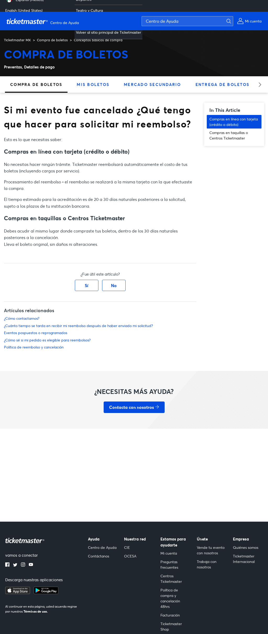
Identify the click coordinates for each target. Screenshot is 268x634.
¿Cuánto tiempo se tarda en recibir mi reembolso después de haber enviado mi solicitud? (78, 325)
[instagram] (23, 565)
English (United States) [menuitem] (24, 10)
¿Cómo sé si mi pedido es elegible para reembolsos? (47, 340)
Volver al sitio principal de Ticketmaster (108, 32)
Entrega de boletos (223, 84)
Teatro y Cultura (89, 10)
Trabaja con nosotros (206, 564)
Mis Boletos (93, 84)
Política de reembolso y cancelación (34, 347)
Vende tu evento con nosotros (211, 550)
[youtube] (31, 565)
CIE (127, 547)
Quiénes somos (245, 547)
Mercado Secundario (152, 84)
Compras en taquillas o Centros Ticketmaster (228, 135)
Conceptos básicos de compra (98, 40)
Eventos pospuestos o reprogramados (35, 332)
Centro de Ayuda (102, 547)
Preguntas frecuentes (169, 564)
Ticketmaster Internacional (244, 559)
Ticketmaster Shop (171, 626)
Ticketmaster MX (17, 40)
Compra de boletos (52, 40)
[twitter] (15, 565)
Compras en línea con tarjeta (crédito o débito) (233, 122)
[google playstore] (46, 592)
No (114, 285)
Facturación (170, 615)
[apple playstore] (17, 592)
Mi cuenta (168, 553)
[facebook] (7, 565)
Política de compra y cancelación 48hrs (170, 598)
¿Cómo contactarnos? (21, 318)
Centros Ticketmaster (171, 578)
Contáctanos (98, 556)
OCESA (130, 556)
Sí (86, 285)
